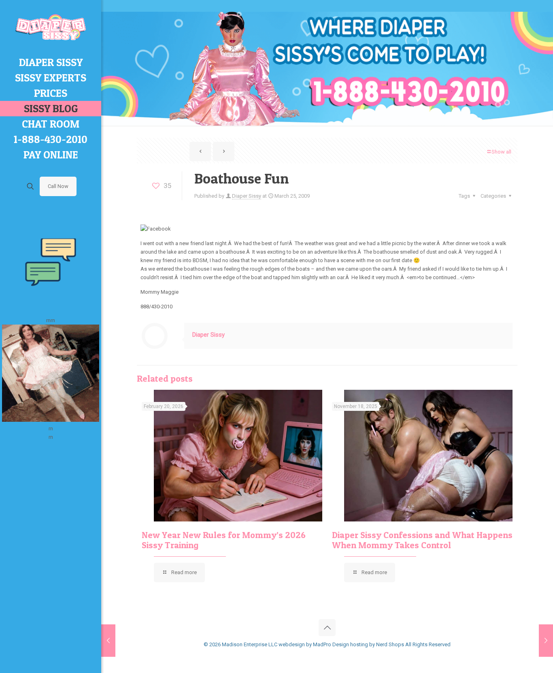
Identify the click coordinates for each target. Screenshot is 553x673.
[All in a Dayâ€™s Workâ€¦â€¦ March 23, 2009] (108, 640)
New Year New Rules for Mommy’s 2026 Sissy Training (224, 540)
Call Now (58, 186)
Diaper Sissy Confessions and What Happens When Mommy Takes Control (422, 540)
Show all (501, 152)
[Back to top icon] (327, 627)
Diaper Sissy (246, 196)
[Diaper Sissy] (50, 27)
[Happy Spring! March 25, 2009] (546, 640)
